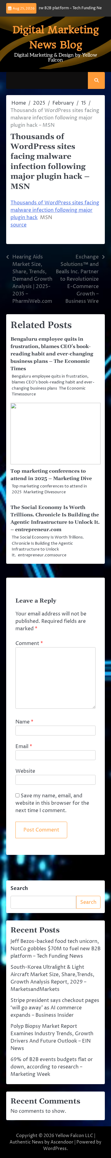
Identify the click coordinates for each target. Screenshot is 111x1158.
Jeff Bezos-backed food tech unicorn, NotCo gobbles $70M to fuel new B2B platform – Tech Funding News (55, 949)
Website (25, 771)
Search (19, 888)
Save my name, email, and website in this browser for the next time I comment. (52, 803)
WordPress (55, 1149)
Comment (29, 643)
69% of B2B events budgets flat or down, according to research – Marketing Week (51, 1067)
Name (24, 722)
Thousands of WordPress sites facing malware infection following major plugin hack (54, 210)
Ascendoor (62, 1142)
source (18, 225)
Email (23, 746)
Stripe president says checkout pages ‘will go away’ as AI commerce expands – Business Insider (54, 1008)
